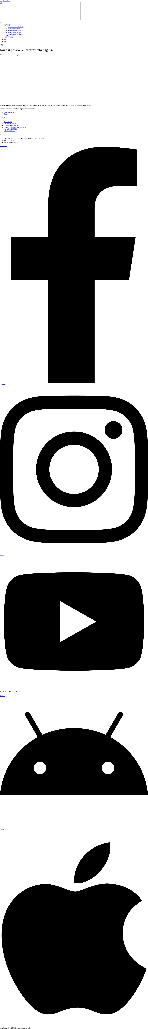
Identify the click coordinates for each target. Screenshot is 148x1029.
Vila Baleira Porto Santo (15, 27)
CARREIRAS (8, 38)
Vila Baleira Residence (15, 34)
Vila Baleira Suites (14, 29)
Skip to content (5, 1)
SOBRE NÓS (8, 36)
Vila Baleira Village (14, 30)
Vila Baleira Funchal (14, 32)
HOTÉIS (7, 25)
